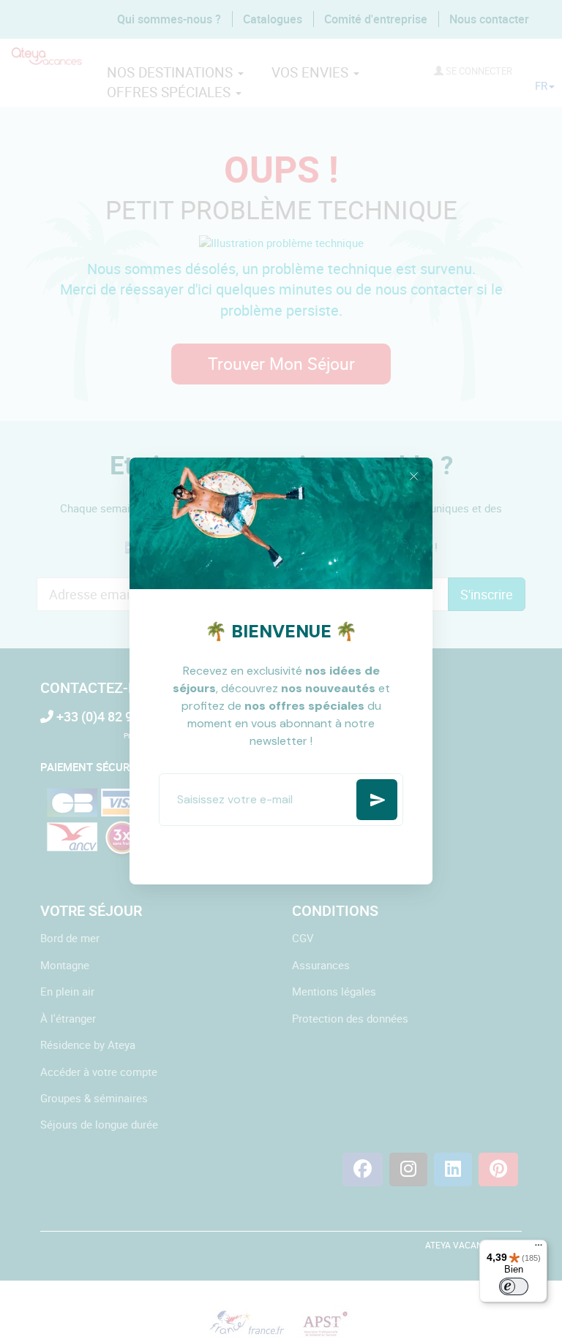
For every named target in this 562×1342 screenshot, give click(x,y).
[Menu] (538, 1248)
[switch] (513, 1286)
